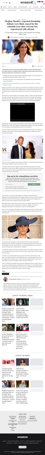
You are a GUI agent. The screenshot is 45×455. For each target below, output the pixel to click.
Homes (15, 6)
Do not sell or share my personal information (28, 443)
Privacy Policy (30, 190)
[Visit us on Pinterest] (42, 1)
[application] (22, 112)
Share (5, 66)
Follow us (35, 66)
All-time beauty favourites (13, 418)
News (36, 37)
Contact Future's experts (13, 441)
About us (5, 441)
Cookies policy (9, 443)
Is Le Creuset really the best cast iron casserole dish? (12, 424)
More (41, 6)
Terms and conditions (30, 441)
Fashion (4, 6)
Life (30, 6)
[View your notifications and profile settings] (10, 3)
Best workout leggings (22, 421)
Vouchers (13, 430)
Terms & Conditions (23, 190)
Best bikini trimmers (22, 417)
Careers (15, 443)
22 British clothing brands (12, 428)
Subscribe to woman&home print (32, 418)
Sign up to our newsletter (32, 420)
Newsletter (41, 66)
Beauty (10, 6)
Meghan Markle (5, 273)
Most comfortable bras (22, 423)
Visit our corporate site (37, 451)
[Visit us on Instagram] (41, 1)
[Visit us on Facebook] (38, 1)
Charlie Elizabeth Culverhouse (17, 37)
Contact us (22, 441)
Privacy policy (39, 441)
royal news (9, 83)
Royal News (35, 6)
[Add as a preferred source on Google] (22, 447)
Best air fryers (22, 419)
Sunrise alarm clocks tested (13, 421)
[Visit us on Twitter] (39, 1)
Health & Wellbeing (23, 6)
